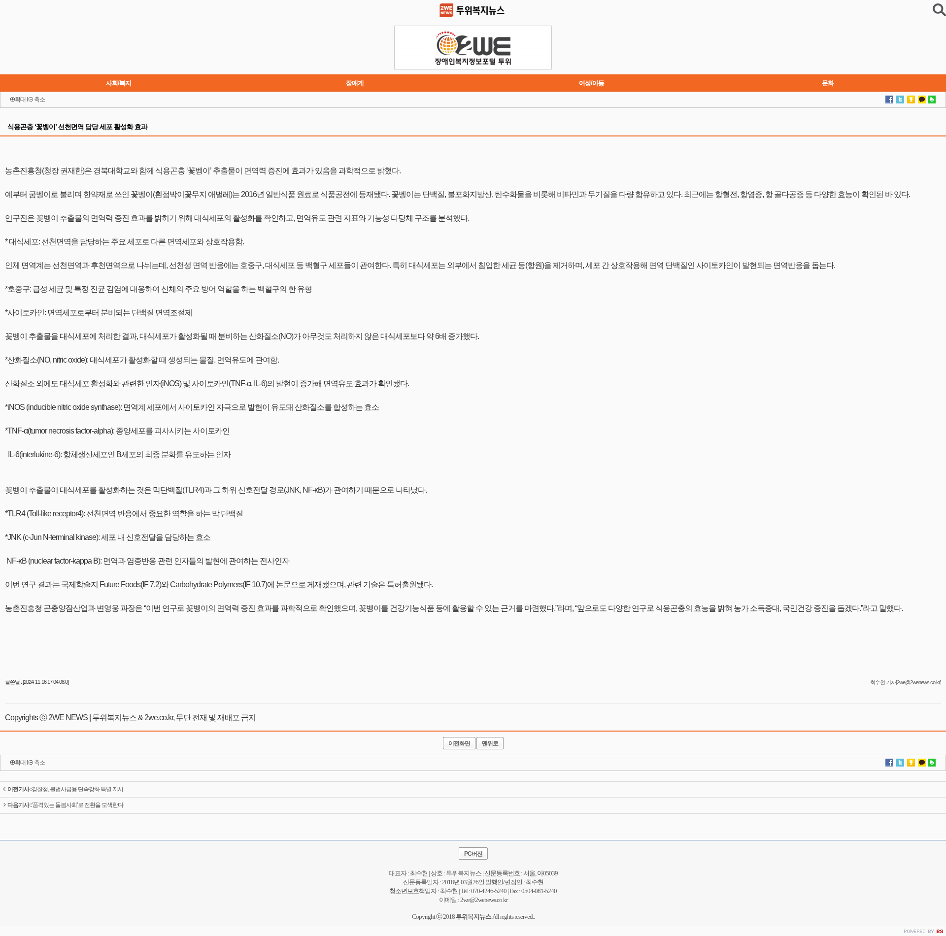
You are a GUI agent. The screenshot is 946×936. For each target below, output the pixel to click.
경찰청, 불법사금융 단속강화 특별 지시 (65, 789)
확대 (20, 99)
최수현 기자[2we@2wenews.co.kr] (905, 682)
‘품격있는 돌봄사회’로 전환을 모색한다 (65, 805)
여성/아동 (591, 83)
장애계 (355, 83)
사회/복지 (118, 83)
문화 (828, 83)
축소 (39, 99)
